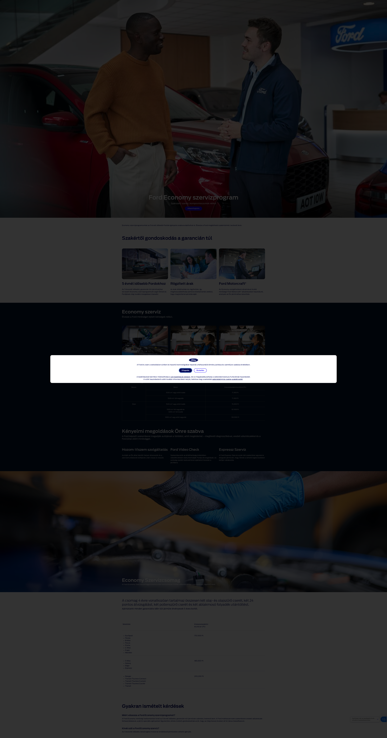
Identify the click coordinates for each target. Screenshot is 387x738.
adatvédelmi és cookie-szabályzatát (227, 379)
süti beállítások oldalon (180, 377)
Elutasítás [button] (200, 370)
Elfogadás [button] (185, 370)
